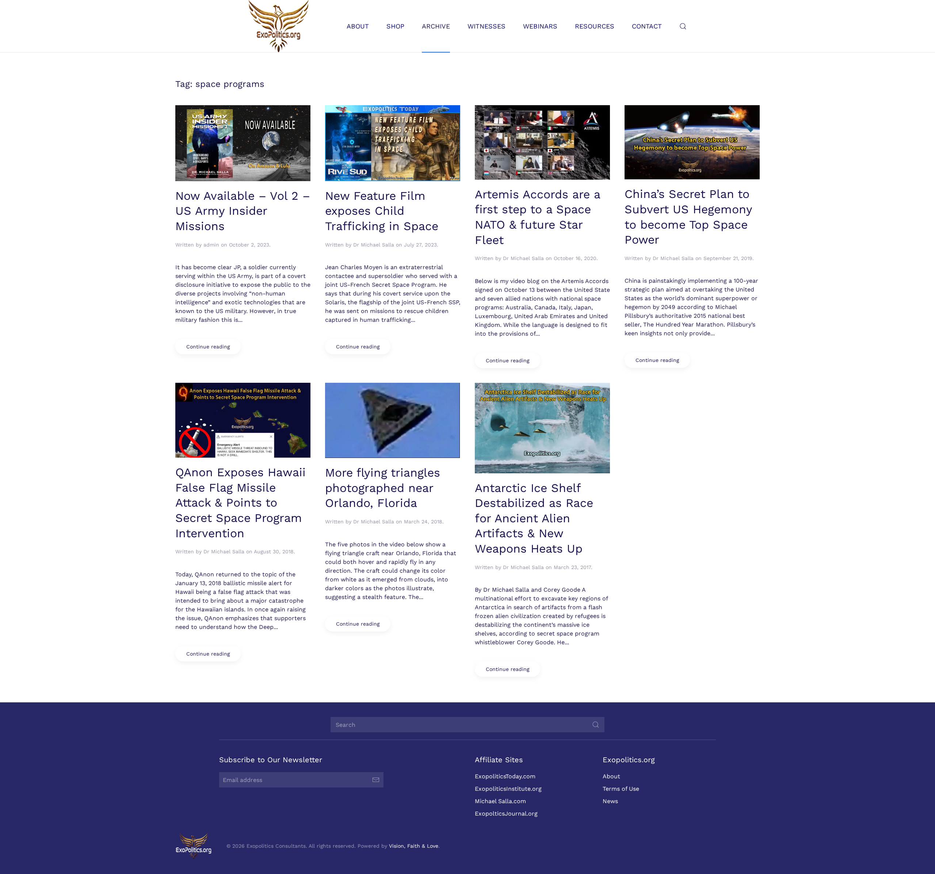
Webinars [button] (540, 26)
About (611, 776)
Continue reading (208, 347)
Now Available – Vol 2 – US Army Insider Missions (242, 211)
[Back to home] (278, 26)
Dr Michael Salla (373, 245)
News (610, 801)
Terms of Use (621, 788)
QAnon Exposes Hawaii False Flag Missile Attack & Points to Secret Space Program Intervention (240, 502)
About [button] (358, 26)
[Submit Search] (595, 724)
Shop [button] (395, 26)
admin (211, 245)
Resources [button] (594, 26)
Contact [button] (647, 26)
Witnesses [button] (486, 26)
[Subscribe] (375, 779)
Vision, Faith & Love (413, 846)
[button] (683, 26)
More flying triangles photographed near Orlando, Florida (382, 488)
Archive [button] (436, 26)
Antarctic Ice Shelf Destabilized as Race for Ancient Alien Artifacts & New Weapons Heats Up (534, 518)
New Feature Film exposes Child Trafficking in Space (381, 211)
